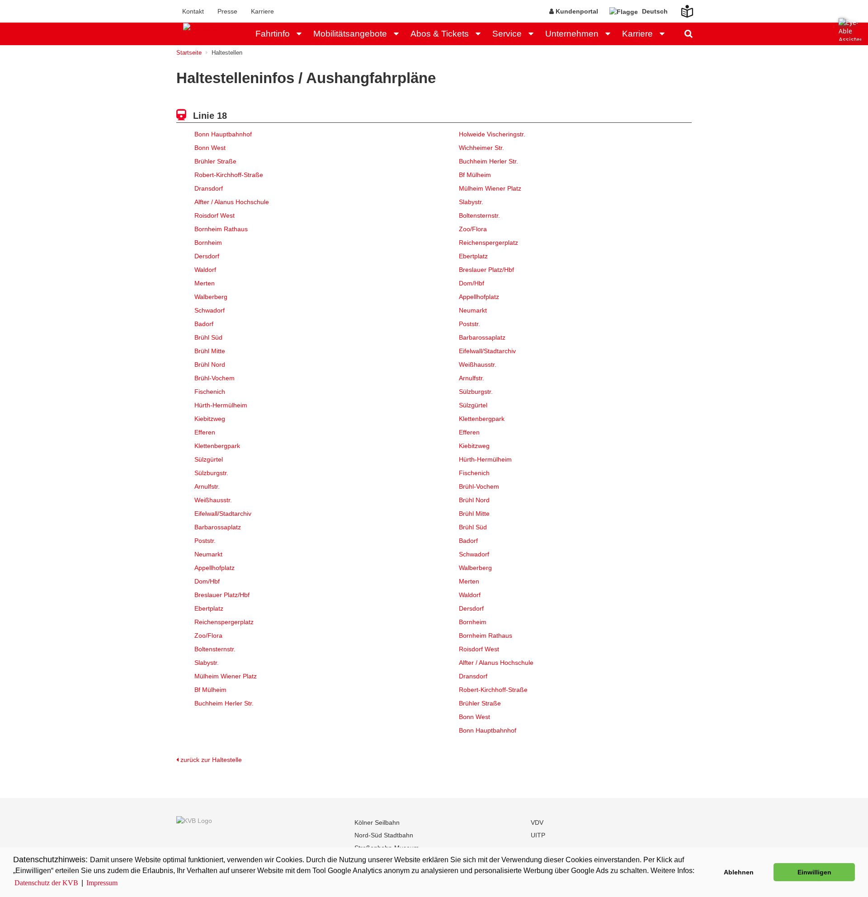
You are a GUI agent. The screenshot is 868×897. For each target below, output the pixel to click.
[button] (301, 34)
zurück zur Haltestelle (210, 759)
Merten (204, 283)
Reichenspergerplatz (224, 622)
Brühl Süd (208, 337)
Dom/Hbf (207, 581)
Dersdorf (206, 256)
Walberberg (210, 296)
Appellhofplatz (214, 567)
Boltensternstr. (215, 649)
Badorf (203, 323)
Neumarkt (208, 554)
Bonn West (210, 147)
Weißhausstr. (213, 500)
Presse (227, 11)
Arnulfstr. (207, 486)
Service (507, 33)
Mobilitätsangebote (350, 33)
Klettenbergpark (217, 445)
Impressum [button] (102, 883)
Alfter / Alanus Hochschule (231, 202)
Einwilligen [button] (814, 872)
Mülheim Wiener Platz (225, 676)
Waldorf (205, 269)
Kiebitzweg (209, 418)
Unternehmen (572, 33)
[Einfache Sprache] (681, 8)
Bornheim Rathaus (221, 229)
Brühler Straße (215, 161)
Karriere (262, 11)
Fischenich (209, 391)
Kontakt (193, 11)
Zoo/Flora (208, 635)
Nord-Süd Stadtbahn (383, 835)
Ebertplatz (208, 608)
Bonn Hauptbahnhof (223, 134)
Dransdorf (208, 188)
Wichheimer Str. (481, 147)
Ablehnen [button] (739, 872)
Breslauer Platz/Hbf (222, 594)
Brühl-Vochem (214, 378)
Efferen (204, 432)
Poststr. (205, 540)
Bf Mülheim (210, 689)
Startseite (189, 52)
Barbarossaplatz (217, 527)
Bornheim (208, 242)
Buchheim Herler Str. (224, 703)
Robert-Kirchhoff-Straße (228, 174)
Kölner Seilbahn (377, 822)
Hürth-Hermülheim (220, 405)
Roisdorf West (214, 215)
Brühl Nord (209, 364)
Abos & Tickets (439, 33)
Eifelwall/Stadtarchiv (222, 513)
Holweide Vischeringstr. (492, 134)
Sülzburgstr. (211, 473)
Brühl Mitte (209, 351)
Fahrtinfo (272, 33)
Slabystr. (206, 662)
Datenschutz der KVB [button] (46, 883)
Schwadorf (209, 310)
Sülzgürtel (208, 459)
